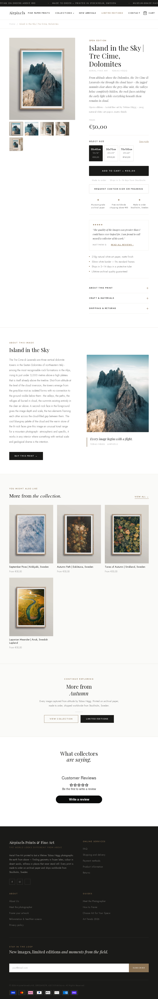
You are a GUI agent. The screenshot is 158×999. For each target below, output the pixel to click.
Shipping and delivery (94, 855)
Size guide (144, 141)
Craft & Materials (119, 298)
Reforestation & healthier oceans (25, 919)
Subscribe (139, 967)
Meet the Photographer (94, 901)
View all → (142, 496)
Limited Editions (112, 13)
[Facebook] (12, 882)
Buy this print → (26, 455)
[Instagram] (20, 882)
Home (12, 23)
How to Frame (90, 907)
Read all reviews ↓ (122, 244)
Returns (86, 872)
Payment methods (91, 861)
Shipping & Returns (119, 308)
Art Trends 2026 (91, 919)
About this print (119, 288)
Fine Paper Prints (39, 13)
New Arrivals (87, 13)
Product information (93, 866)
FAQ (85, 849)
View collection (61, 718)
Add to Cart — (118, 170)
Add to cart (31, 557)
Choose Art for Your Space (96, 913)
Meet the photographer (20, 907)
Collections (63, 13)
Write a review (79, 799)
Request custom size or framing (118, 188)
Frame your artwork (19, 913)
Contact (134, 13)
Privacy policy (16, 925)
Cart (152, 13)
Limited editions (97, 718)
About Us (14, 901)
